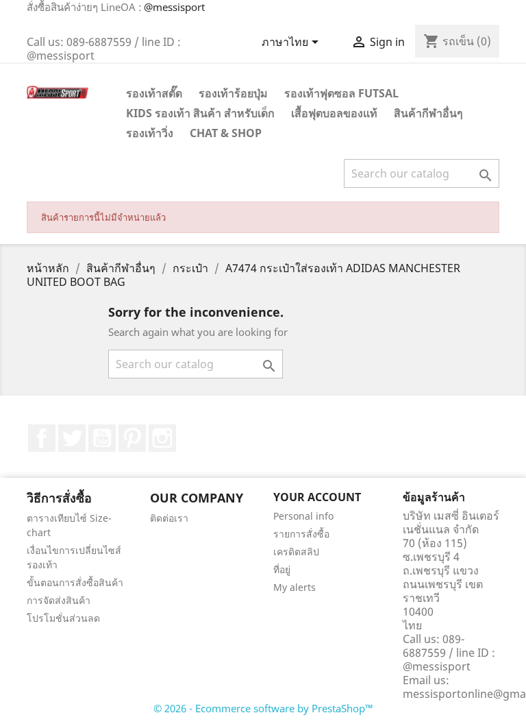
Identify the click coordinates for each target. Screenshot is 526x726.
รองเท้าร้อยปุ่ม (233, 93)
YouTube (102, 438)
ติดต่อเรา (169, 517)
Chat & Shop (226, 133)
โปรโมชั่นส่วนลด (63, 618)
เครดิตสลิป (296, 551)
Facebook (41, 438)
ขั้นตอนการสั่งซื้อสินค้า (75, 582)
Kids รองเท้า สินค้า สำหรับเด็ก (200, 113)
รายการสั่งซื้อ (301, 533)
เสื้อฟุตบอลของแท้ (334, 113)
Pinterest (132, 438)
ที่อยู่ (281, 569)
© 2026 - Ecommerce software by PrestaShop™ (263, 708)
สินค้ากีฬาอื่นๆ (428, 113)
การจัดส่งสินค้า (58, 600)
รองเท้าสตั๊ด (154, 93)
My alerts (294, 587)
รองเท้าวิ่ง (149, 133)
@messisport (174, 7)
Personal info (303, 515)
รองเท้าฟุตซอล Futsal (341, 93)
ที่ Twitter (72, 438)
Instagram (162, 438)
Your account (317, 497)
